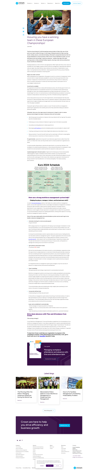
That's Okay (49, 465)
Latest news (63, 450)
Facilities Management (37, 456)
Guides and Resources (65, 451)
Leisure (34, 451)
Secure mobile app (19, 448)
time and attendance (36, 203)
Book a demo (66, 3)
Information (63, 453)
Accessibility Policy (27, 467)
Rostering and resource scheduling (22, 451)
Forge (35, 467)
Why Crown (52, 446)
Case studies (63, 448)
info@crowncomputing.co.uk (78, 457)
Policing (34, 453)
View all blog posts (48, 410)
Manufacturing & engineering (38, 446)
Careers (51, 448)
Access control (18, 453)
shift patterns (38, 128)
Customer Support (77, 3)
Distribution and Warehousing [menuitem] (38, 457)
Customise (42, 465)
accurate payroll (32, 239)
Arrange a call (63, 425)
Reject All (57, 465)
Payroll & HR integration (20, 454)
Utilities (34, 450)
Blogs (62, 446)
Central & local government (38, 454)
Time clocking (18, 446)
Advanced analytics (19, 456)
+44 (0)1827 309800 (77, 455)
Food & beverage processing (38, 448)
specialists (42, 336)
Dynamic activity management (21, 450)
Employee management (20, 457)
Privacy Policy (18, 467)
